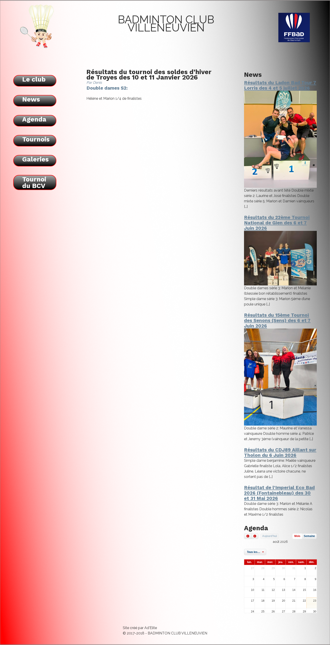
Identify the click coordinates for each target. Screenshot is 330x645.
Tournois (36, 139)
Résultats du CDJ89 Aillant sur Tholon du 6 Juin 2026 (280, 452)
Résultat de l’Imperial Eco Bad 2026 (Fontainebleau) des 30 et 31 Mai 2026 (279, 493)
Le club (34, 79)
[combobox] (255, 552)
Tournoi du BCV (34, 182)
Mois (297, 536)
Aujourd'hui (269, 536)
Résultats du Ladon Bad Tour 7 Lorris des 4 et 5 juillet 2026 (280, 85)
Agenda (34, 119)
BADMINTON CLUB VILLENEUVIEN (166, 23)
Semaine (309, 536)
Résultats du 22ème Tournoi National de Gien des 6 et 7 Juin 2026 (277, 223)
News (31, 99)
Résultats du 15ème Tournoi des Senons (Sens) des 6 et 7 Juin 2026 (277, 320)
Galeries (35, 159)
